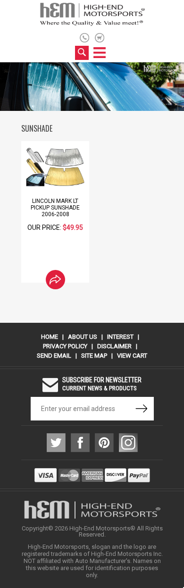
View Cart (132, 355)
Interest (120, 336)
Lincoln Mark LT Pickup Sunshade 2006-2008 (55, 208)
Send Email (54, 355)
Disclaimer (114, 346)
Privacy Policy (65, 346)
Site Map (94, 355)
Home (49, 336)
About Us (82, 336)
